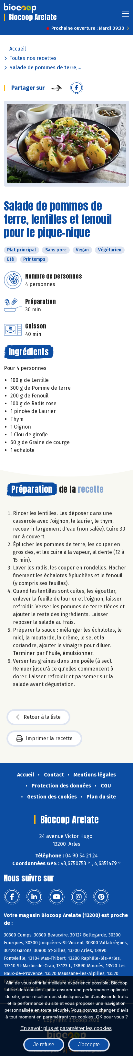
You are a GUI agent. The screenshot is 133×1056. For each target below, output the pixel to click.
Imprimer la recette (49, 738)
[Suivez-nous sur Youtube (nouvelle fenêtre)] (56, 897)
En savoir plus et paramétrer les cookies (66, 1028)
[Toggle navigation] (125, 16)
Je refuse (43, 1044)
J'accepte (89, 1044)
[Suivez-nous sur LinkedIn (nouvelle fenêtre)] (34, 897)
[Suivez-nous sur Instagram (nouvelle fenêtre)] (79, 897)
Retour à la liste (42, 717)
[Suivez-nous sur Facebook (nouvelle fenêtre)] (12, 897)
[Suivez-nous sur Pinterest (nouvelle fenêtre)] (101, 897)
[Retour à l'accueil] (20, 8)
